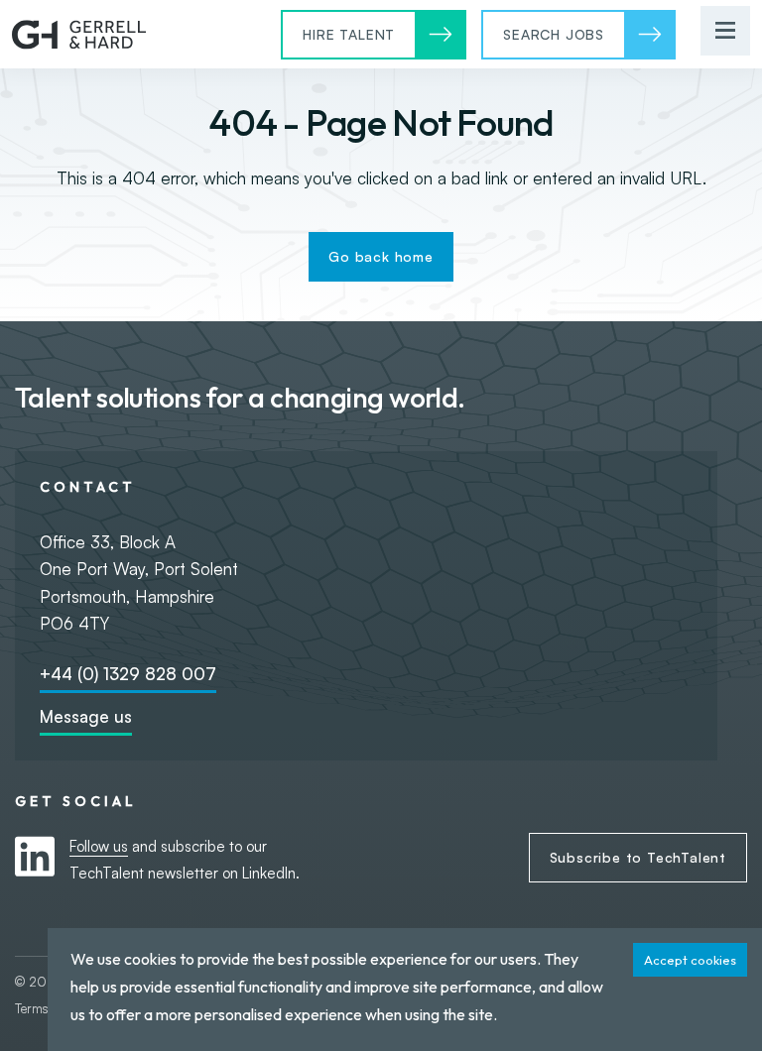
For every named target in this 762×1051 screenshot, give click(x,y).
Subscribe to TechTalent (638, 857)
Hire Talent (349, 34)
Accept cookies (690, 960)
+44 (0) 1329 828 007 (128, 673)
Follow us (98, 846)
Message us (86, 716)
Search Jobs (553, 34)
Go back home (381, 256)
